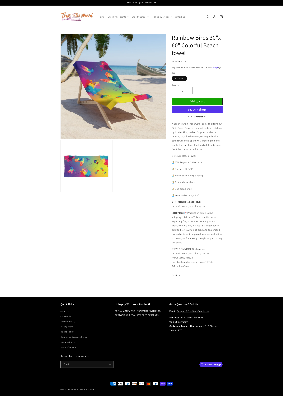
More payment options (197, 117)
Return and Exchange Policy (73, 337)
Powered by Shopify (86, 389)
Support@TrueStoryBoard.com (193, 311)
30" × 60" (179, 78)
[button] (118, 17)
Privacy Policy (66, 326)
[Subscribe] (110, 364)
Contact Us (65, 316)
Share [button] (178, 275)
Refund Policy (67, 331)
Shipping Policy (67, 342)
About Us (64, 311)
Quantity (175, 85)
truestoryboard (72, 389)
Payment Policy (67, 321)
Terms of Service (68, 347)
